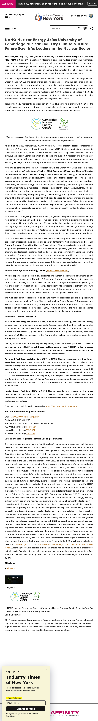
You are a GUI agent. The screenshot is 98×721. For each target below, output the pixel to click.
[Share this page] (91, 28)
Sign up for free (26, 708)
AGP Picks (7, 4)
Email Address (14, 698)
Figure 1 (11, 568)
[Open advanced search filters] (85, 28)
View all (92, 4)
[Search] (79, 28)
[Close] (47, 669)
